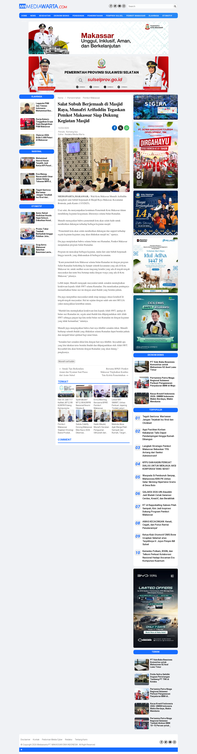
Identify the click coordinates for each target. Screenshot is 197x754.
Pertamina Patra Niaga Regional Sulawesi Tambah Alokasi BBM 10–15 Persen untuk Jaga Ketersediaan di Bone (161, 722)
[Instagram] (124, 6)
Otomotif (167, 16)
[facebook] (114, 128)
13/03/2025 (63, 128)
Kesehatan (44, 16)
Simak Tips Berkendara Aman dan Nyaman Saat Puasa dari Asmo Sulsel (73, 372)
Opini (24, 21)
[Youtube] (119, 6)
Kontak (36, 739)
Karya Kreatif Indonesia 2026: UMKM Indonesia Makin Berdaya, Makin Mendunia (161, 707)
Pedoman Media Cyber (52, 739)
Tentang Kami (81, 739)
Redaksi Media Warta (74, 134)
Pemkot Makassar (135, 16)
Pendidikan (78, 16)
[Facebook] (111, 6)
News (33, 16)
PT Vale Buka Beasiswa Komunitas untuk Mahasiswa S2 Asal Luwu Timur (161, 663)
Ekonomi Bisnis (61, 16)
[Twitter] (115, 6)
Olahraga (154, 16)
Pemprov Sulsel (114, 16)
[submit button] (175, 6)
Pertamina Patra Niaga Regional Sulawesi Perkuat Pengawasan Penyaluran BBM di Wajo (161, 693)
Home (24, 16)
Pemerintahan (95, 16)
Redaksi (68, 739)
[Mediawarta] (43, 8)
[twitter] (120, 128)
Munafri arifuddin (66, 361)
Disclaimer (25, 739)
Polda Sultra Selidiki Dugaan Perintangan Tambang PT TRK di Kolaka (160, 678)
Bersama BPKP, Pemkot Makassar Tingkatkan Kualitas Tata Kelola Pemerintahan (114, 372)
